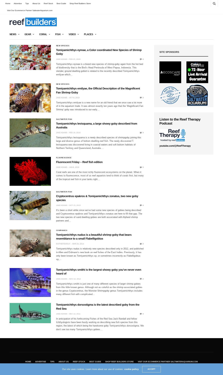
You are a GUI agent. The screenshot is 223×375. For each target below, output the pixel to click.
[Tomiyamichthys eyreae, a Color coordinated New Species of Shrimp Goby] (30, 57)
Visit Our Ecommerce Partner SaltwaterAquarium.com (29, 10)
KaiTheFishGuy (63, 244)
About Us (36, 3)
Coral (43, 34)
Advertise (18, 3)
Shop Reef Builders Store (80, 3)
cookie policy (131, 369)
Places (88, 34)
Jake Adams (61, 59)
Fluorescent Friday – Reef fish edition (79, 162)
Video (72, 34)
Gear (28, 34)
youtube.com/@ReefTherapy (175, 145)
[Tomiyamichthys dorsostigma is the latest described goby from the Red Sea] (30, 313)
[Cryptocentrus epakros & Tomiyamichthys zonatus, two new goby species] (30, 205)
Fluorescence (64, 158)
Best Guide (61, 3)
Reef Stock (48, 3)
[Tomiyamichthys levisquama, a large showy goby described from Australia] (30, 132)
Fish (57, 34)
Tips (27, 3)
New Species (63, 46)
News (13, 34)
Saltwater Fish (64, 119)
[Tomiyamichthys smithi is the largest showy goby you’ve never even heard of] (30, 282)
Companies (61, 230)
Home (7, 3)
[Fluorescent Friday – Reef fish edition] (30, 171)
